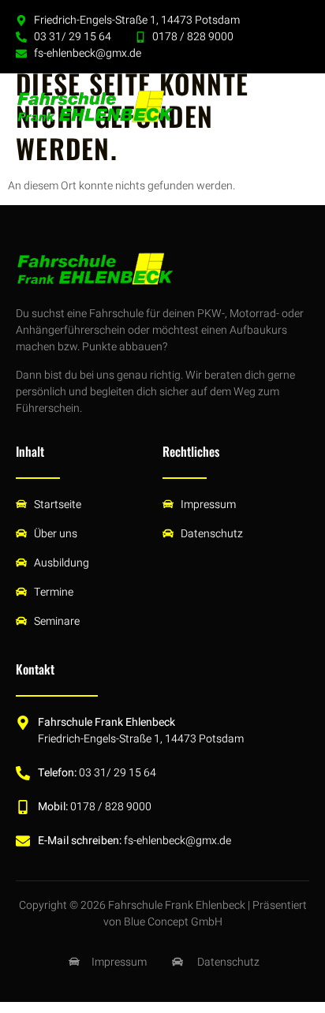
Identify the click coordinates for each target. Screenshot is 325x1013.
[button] (293, 106)
